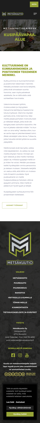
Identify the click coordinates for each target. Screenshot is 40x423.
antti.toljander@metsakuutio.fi (20, 340)
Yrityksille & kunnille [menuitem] (20, 298)
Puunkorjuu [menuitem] (20, 288)
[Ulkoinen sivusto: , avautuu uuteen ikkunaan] (20, 374)
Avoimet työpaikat (14, 205)
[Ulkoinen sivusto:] (13, 355)
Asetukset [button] (20, 402)
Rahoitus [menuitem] (20, 293)
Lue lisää (10, 402)
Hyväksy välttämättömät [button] (20, 408)
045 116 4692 (29, 337)
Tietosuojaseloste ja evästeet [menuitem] (20, 312)
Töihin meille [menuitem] (20, 303)
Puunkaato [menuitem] (20, 283)
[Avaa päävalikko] (35, 14)
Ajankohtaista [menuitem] (20, 307)
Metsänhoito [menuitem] (20, 278)
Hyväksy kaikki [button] (20, 414)
